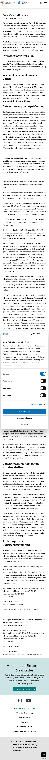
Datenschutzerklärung (24, 708)
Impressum (24, 717)
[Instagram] (20, 700)
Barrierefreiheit (24, 726)
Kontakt (24, 722)
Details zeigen (36, 405)
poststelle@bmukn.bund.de (27, 609)
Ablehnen (24, 425)
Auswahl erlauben (24, 418)
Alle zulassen (24, 411)
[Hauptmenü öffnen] (45, 3)
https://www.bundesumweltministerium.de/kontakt (24, 654)
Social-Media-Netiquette (24, 731)
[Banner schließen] (45, 334)
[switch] (43, 381)
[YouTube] (28, 700)
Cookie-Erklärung (24, 713)
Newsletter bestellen (24, 689)
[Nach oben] (43, 754)
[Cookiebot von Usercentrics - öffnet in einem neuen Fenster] (31, 334)
